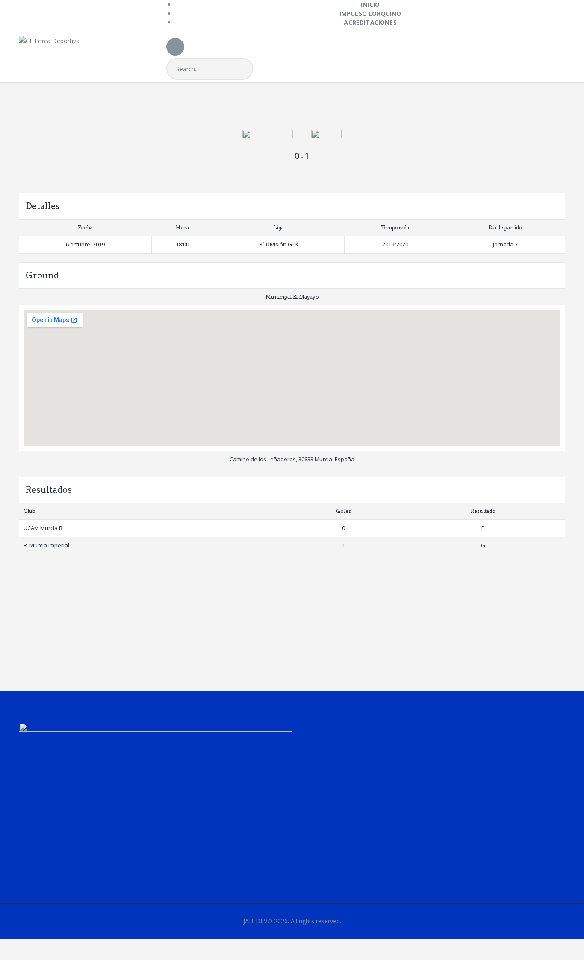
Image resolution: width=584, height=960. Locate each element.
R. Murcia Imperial (46, 545)
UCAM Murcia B (43, 528)
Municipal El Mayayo (292, 296)
